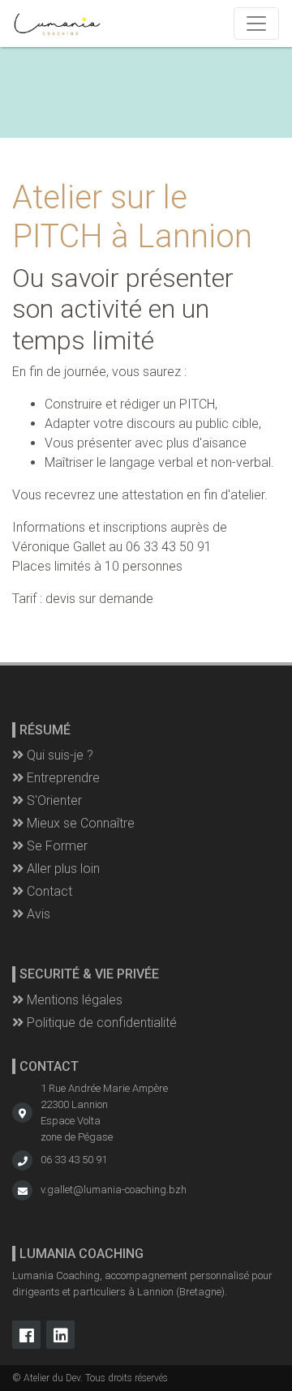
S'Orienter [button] (53, 800)
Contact (48, 891)
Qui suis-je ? (58, 755)
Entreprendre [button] (62, 777)
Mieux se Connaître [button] (79, 823)
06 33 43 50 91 (74, 1159)
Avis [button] (37, 914)
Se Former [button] (56, 846)
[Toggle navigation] (256, 23)
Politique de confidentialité (100, 1022)
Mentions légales (73, 1000)
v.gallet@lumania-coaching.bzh (114, 1189)
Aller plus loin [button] (62, 868)
